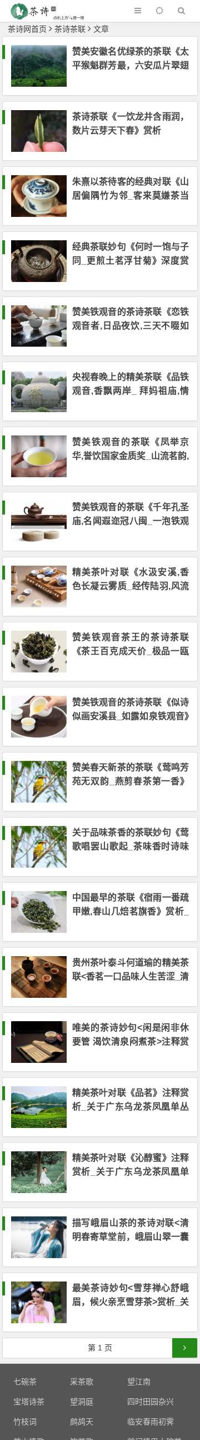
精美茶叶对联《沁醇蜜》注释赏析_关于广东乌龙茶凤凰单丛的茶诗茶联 (130, 1171)
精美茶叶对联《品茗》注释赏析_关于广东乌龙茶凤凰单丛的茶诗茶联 (130, 1106)
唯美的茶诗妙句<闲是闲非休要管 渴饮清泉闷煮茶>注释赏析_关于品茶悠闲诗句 (130, 1041)
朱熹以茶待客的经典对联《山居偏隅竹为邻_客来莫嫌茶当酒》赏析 (130, 195)
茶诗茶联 (70, 28)
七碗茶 (25, 1381)
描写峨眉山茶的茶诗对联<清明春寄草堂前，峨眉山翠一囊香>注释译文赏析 (130, 1236)
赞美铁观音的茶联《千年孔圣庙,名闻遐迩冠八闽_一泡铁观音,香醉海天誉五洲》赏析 (130, 521)
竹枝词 (25, 1421)
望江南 (139, 1381)
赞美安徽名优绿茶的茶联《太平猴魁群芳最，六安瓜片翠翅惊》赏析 (130, 65)
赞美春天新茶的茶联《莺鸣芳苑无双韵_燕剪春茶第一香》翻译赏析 (130, 781)
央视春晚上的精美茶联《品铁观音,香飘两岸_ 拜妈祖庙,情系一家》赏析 (130, 390)
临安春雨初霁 (150, 1421)
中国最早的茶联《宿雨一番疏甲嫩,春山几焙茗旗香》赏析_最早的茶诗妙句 (130, 911)
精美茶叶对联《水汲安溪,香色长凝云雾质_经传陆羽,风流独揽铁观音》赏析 (130, 586)
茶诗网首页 (27, 28)
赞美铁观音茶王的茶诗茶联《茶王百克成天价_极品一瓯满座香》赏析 (130, 651)
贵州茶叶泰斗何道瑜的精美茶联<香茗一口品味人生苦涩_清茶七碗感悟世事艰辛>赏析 (130, 976)
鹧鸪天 (81, 1421)
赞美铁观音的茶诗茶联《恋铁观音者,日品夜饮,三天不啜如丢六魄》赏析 (130, 325)
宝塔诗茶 (28, 1401)
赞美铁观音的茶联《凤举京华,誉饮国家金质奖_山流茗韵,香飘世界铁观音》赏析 (130, 455)
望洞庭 (81, 1401)
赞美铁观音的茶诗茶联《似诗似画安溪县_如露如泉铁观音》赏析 (130, 716)
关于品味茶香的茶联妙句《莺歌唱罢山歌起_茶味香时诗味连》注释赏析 (130, 846)
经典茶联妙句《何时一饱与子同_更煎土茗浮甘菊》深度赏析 (130, 260)
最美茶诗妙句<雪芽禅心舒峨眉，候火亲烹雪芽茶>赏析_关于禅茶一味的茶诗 (130, 1301)
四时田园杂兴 (150, 1401)
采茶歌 (81, 1381)
